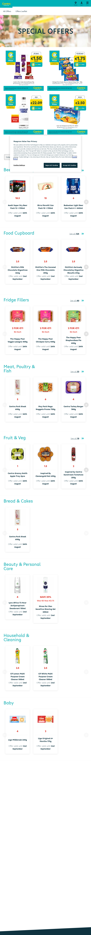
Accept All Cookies (69, 165)
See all (74, 233)
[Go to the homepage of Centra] (6, 4)
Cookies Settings (19, 165)
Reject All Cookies (52, 165)
